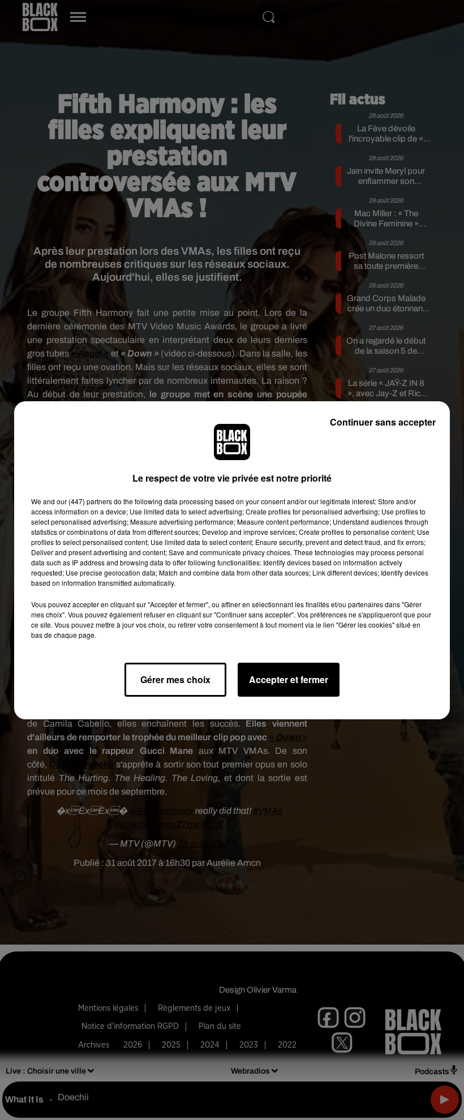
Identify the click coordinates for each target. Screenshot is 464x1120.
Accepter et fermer (288, 679)
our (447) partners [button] (84, 501)
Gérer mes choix (175, 679)
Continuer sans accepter (383, 421)
